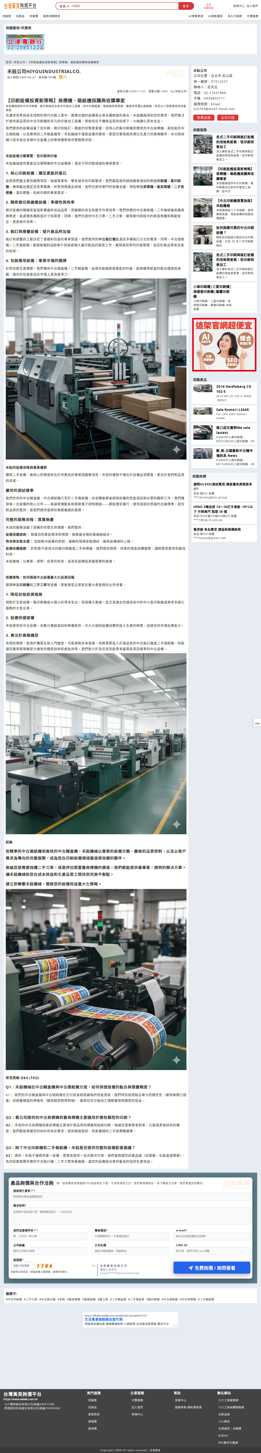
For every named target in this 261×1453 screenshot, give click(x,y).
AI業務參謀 (196, 16)
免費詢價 (209, 8)
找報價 (34, 16)
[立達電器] (25, 42)
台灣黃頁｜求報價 (229, 1428)
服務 (63, 6)
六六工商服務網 (228, 1400)
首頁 (8, 62)
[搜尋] (124, 5)
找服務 (6, 16)
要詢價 (92, 1428)
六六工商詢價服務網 (231, 1407)
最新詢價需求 (51, 16)
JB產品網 (224, 1414)
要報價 (92, 1421)
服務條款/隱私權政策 (188, 1407)
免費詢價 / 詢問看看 (215, 1268)
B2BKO (223, 1435)
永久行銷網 (235, 16)
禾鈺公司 (19, 62)
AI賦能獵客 (215, 16)
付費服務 (253, 16)
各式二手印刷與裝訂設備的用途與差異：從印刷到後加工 (235, 142)
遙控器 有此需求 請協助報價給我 (217, 529)
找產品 (20, 16)
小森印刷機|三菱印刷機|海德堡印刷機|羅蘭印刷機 (212, 291)
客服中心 (180, 1400)
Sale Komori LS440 (232, 409)
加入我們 (252, 6)
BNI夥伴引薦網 (228, 1442)
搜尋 (186, 6)
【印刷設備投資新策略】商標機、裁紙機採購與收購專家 (235, 174)
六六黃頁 (224, 1421)
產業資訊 (94, 1414)
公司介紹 (228, 117)
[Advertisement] (130, 1358)
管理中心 (239, 6)
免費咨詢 (204, 117)
